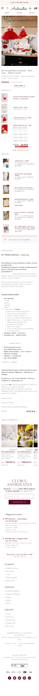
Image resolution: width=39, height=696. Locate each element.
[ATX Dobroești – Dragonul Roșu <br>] (3, 538)
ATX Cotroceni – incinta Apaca (16, 519)
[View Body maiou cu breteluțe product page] (6, 189)
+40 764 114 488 (11, 541)
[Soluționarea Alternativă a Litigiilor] (19, 665)
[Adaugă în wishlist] (14, 426)
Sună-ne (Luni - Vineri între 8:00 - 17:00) (19, 555)
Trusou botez (8, 309)
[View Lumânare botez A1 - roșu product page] (4, 118)
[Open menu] (2, 8)
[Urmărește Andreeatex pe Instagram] (14, 678)
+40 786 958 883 (11, 521)
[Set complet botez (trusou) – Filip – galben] (25, 436)
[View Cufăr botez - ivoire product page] (6, 163)
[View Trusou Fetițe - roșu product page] (4, 108)
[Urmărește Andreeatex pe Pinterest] (24, 678)
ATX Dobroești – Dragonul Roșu (16, 539)
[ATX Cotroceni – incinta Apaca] (3, 519)
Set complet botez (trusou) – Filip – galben (25, 452)
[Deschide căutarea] (7, 8)
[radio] (20, 128)
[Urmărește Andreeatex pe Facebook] (9, 678)
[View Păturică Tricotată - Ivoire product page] (6, 202)
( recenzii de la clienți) (16, 82)
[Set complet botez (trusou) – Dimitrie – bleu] (9, 436)
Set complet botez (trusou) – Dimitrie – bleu (9, 452)
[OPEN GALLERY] (19, 41)
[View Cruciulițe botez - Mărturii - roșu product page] (6, 215)
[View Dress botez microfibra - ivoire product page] (6, 176)
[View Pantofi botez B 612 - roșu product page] (4, 129)
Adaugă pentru (25, 164)
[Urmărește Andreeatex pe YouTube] (19, 678)
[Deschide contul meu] (30, 8)
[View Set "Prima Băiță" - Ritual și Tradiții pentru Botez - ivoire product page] (6, 228)
